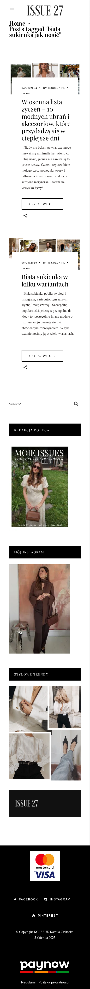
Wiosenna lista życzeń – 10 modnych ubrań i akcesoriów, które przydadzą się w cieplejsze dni (46, 120)
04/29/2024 (29, 88)
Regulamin (29, 982)
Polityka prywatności (53, 982)
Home (17, 23)
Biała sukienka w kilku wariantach (45, 280)
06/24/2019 (29, 262)
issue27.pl (56, 88)
